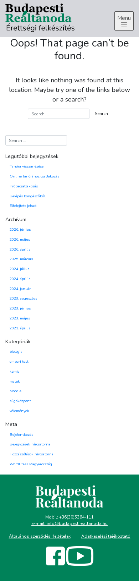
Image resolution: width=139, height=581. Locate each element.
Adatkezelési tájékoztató (105, 536)
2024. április (20, 278)
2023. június (20, 308)
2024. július (19, 269)
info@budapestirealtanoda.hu (77, 523)
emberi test (19, 361)
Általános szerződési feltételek (40, 536)
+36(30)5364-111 (76, 517)
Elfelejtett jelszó (23, 205)
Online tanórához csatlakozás (34, 176)
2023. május (20, 318)
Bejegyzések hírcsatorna (30, 444)
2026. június (20, 229)
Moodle (15, 391)
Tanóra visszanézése (26, 166)
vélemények (19, 410)
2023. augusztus (23, 298)
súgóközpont (20, 401)
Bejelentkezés (21, 434)
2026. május (20, 239)
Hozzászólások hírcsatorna (31, 454)
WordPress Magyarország (31, 464)
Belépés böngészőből (27, 196)
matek (15, 381)
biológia (16, 351)
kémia (15, 371)
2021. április (20, 328)
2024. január (20, 288)
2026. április (20, 249)
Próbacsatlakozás (24, 186)
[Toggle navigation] (124, 21)
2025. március (21, 259)
